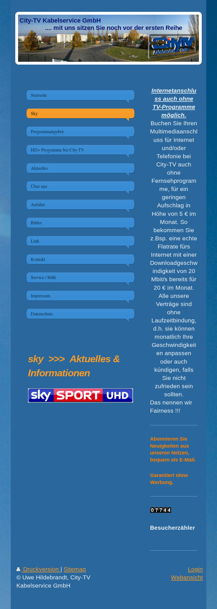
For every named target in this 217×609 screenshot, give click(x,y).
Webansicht (187, 577)
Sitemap (75, 569)
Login (195, 569)
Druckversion (40, 569)
